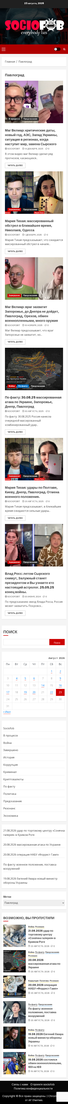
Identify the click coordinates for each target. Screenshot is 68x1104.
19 (25, 692)
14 (42, 685)
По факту (23, 386)
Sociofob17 (13, 148)
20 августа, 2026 (40, 971)
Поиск (10, 632)
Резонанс (9, 808)
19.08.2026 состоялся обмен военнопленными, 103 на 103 (45, 1063)
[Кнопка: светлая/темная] (57, 49)
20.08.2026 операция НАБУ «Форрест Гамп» (31, 854)
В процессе (14, 118)
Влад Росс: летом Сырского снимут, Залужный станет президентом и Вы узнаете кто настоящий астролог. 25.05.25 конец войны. (29, 582)
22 (51, 692)
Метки (7, 897)
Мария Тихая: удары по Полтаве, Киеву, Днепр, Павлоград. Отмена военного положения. (32, 492)
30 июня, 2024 (33, 596)
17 (7, 692)
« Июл (7, 712)
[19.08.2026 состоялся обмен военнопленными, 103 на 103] (14, 1063)
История (8, 757)
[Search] (64, 49)
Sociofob (8, 728)
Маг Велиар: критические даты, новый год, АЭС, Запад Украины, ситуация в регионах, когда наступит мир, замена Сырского (31, 137)
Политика (9, 794)
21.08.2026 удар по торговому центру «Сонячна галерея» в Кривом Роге (42, 936)
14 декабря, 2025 (34, 148)
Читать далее (15, 165)
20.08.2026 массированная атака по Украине (32, 844)
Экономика (10, 816)
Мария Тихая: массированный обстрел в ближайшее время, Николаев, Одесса (29, 225)
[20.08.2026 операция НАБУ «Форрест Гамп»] (14, 987)
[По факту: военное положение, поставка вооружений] (14, 1012)
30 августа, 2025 (34, 411)
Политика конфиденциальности (33, 1088)
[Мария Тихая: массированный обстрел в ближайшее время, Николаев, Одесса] (34, 192)
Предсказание (30, 118)
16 (60, 685)
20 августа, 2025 (34, 501)
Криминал (10, 772)
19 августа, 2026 (40, 1046)
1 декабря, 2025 (33, 235)
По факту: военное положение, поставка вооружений (42, 1012)
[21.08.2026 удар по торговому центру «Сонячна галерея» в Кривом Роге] (14, 936)
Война (12, 386)
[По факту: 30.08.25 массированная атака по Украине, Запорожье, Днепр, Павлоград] (34, 369)
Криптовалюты (13, 779)
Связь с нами (20, 1084)
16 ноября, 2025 (33, 325)
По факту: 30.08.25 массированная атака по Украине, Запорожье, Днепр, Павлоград (33, 402)
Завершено (14, 209)
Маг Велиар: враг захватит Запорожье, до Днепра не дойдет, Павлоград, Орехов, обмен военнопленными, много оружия (32, 314)
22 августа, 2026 (40, 946)
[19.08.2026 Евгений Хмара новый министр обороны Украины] (14, 1038)
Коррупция (10, 765)
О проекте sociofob (42, 1084)
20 (34, 692)
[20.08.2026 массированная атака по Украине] (14, 961)
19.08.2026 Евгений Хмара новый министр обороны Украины (45, 1037)
